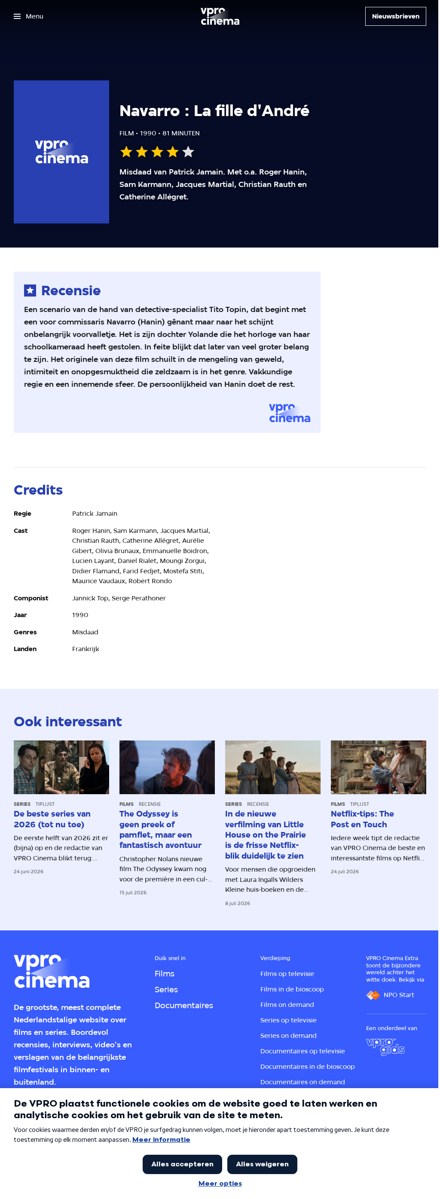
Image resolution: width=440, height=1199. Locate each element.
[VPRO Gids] (385, 1047)
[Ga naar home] (220, 16)
